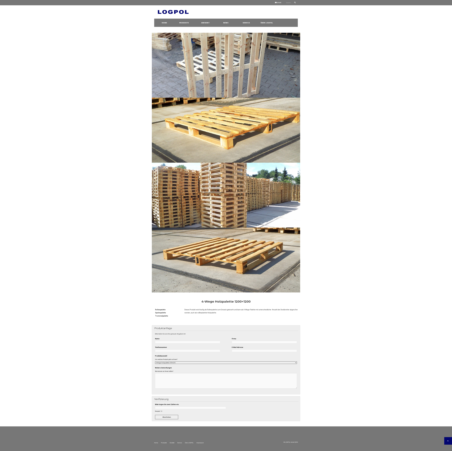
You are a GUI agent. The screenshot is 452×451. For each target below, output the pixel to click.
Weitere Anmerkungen (163, 368)
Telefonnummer (161, 347)
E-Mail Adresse (237, 347)
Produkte (184, 23)
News (225, 23)
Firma (234, 339)
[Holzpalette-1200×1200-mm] (226, 260)
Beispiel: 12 (158, 411)
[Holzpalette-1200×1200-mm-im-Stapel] (226, 195)
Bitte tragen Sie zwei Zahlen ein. (167, 404)
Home (164, 23)
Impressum (200, 443)
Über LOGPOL (189, 443)
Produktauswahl (161, 356)
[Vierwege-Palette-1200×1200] (226, 130)
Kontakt (278, 2)
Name (157, 339)
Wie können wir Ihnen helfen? (164, 371)
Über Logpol (267, 23)
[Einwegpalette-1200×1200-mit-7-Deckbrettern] (226, 65)
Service (246, 23)
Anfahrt (205, 23)
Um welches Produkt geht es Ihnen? (166, 359)
